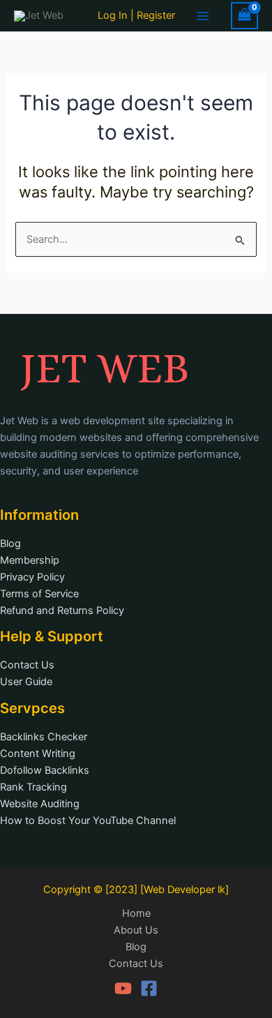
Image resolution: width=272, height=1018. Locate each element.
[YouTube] (123, 988)
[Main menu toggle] (203, 15)
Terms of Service (39, 593)
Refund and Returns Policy (62, 610)
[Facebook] (149, 988)
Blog (10, 543)
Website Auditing (40, 804)
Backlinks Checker (43, 737)
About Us (136, 930)
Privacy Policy (32, 577)
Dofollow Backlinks (44, 770)
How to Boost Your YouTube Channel (88, 820)
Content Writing (37, 753)
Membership (29, 560)
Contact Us (27, 665)
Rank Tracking (33, 787)
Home (136, 913)
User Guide (26, 681)
